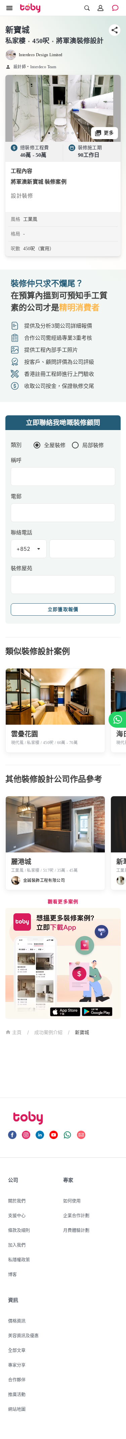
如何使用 (72, 1200)
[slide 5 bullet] (68, 133)
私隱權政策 (19, 1259)
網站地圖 (17, 1409)
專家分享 (17, 1364)
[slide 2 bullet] (53, 133)
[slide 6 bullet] (72, 133)
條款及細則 (19, 1230)
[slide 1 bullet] (49, 133)
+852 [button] (23, 548)
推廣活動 (17, 1394)
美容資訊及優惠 (23, 1335)
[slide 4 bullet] (63, 133)
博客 (12, 1274)
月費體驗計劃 (76, 1230)
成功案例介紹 (48, 1032)
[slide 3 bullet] (58, 133)
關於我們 (17, 1200)
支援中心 (17, 1215)
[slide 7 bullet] (77, 133)
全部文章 (17, 1350)
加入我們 (17, 1244)
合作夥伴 (17, 1379)
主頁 (17, 1032)
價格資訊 (17, 1320)
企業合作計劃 (76, 1215)
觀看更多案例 (63, 901)
